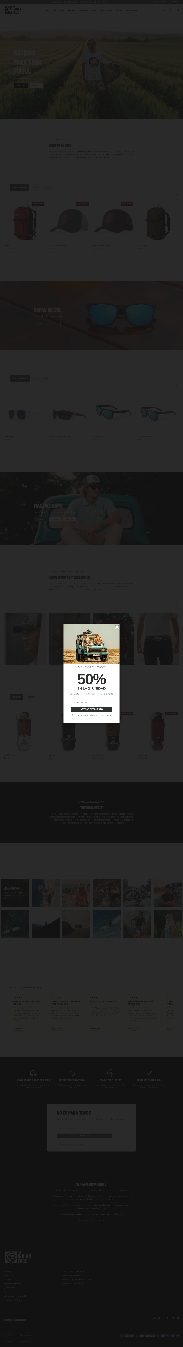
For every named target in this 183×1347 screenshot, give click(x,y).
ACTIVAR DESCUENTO (91, 709)
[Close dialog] (117, 627)
